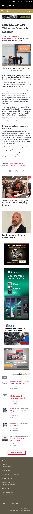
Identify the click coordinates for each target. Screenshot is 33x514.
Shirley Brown (16, 36)
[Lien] (16, 374)
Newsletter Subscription (8, 484)
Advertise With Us (6, 466)
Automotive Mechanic (17, 383)
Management (9, 165)
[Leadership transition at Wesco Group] (16, 222)
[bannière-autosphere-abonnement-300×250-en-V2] (16, 369)
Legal (21, 509)
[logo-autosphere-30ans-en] (8, 6)
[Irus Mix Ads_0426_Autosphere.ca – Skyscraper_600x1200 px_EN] (16, 319)
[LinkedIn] (13, 503)
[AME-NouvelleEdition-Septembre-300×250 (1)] (16, 264)
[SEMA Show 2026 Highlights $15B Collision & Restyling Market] (16, 187)
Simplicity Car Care (19, 165)
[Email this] (10, 171)
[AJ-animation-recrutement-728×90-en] (16, 18)
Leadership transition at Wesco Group (13, 236)
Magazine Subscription (8, 482)
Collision (13, 38)
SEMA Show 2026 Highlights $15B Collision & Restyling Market (15, 203)
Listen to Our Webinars (8, 494)
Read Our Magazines (7, 492)
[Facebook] (8, 503)
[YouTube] (17, 503)
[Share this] (16, 171)
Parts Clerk (14, 425)
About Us (4, 464)
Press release (19, 163)
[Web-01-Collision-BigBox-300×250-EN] (16, 344)
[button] (31, 6)
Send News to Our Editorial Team (10, 474)
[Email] (4, 503)
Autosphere (6, 38)
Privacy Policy (27, 509)
